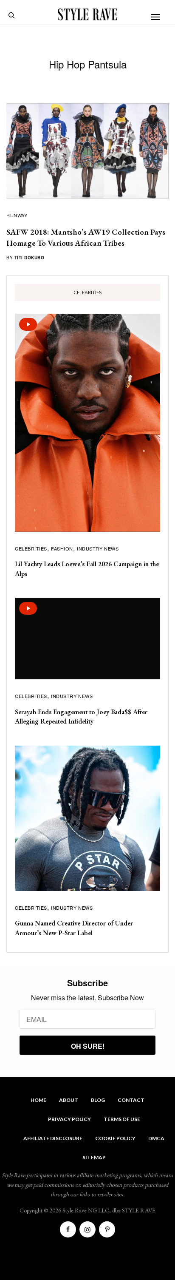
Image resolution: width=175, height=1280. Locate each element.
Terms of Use (122, 1119)
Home (38, 1100)
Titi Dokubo (29, 258)
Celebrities (31, 548)
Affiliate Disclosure (52, 1138)
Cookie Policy (115, 1138)
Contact (131, 1100)
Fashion (62, 548)
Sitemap (94, 1157)
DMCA (156, 1138)
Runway (16, 215)
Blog (98, 1100)
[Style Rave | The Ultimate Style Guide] (87, 14)
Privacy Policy (69, 1119)
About (68, 1100)
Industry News (98, 548)
